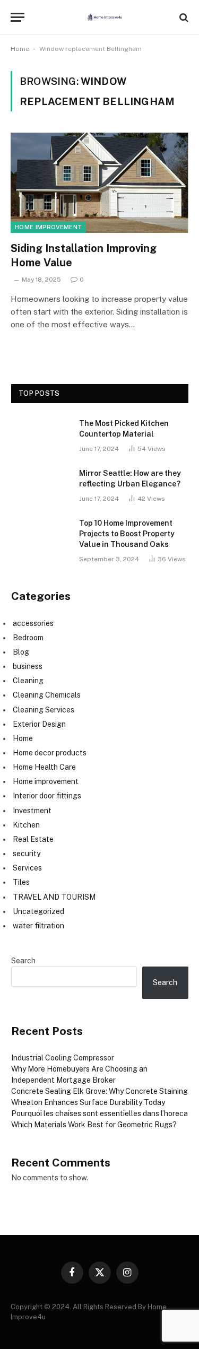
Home (20, 49)
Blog (21, 652)
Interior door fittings (47, 795)
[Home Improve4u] (104, 17)
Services (27, 868)
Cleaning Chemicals (47, 695)
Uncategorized (38, 911)
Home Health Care (44, 767)
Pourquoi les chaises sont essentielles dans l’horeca (99, 1113)
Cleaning (28, 680)
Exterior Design (39, 724)
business (27, 666)
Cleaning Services (43, 710)
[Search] (182, 17)
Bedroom (28, 637)
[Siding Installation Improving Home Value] (99, 182)
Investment (32, 810)
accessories (33, 623)
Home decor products (49, 753)
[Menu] (17, 17)
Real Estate (33, 839)
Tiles (21, 882)
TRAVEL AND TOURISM (54, 897)
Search (23, 960)
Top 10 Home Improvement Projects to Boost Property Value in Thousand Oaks (127, 534)
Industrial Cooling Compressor (62, 1058)
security (26, 853)
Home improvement (48, 227)
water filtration (38, 925)
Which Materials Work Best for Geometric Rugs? (94, 1124)
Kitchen (26, 825)
